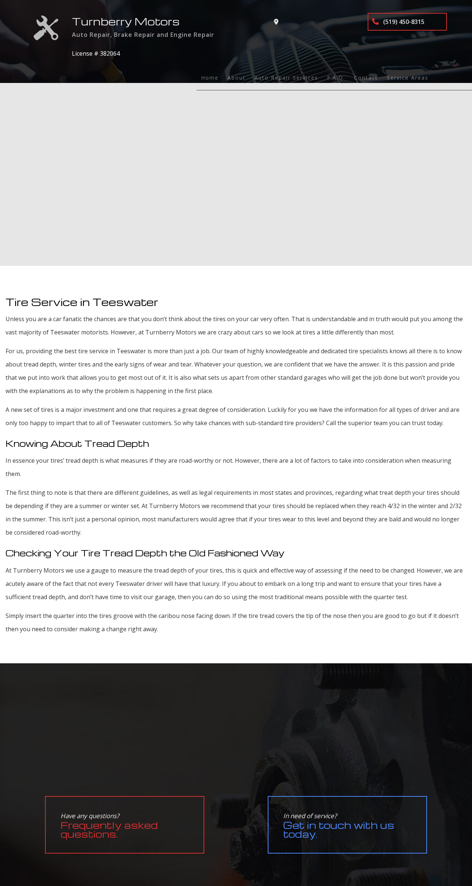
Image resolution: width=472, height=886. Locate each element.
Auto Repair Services (286, 77)
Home (210, 77)
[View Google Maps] (276, 22)
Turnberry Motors (126, 21)
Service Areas (407, 77)
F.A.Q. (336, 77)
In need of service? (338, 826)
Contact (366, 77)
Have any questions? (109, 826)
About (237, 77)
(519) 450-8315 (403, 22)
